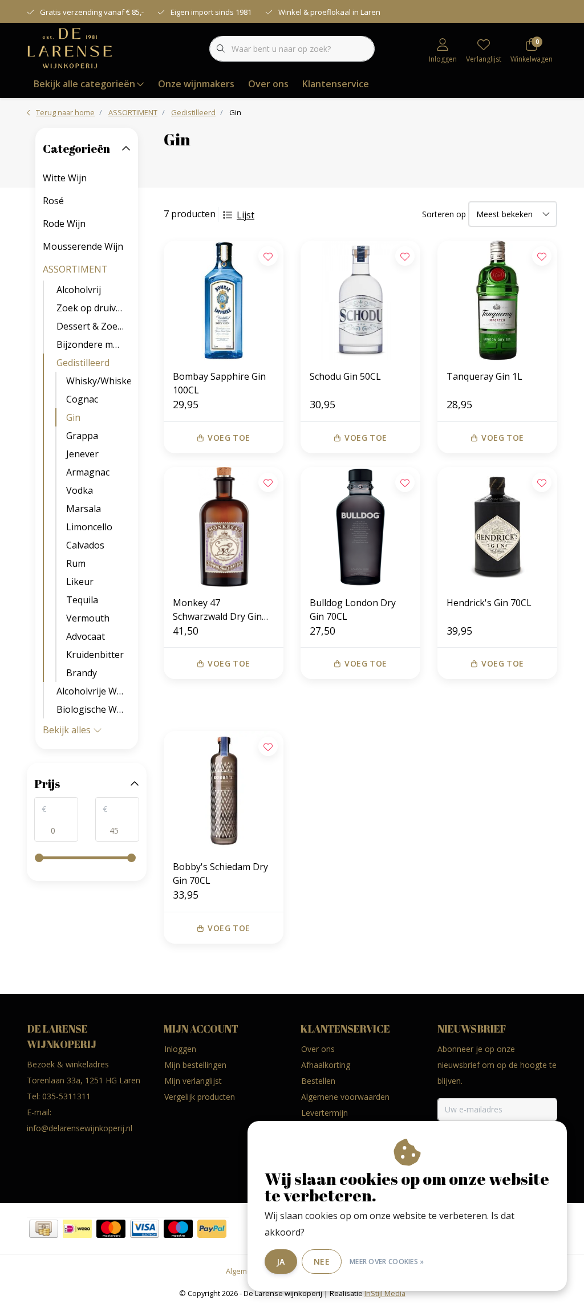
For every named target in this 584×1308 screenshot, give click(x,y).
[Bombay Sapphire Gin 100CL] (223, 300)
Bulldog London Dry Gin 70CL (353, 609)
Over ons (268, 84)
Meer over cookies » (387, 1261)
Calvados (85, 545)
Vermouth (88, 618)
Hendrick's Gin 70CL (489, 602)
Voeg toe (229, 437)
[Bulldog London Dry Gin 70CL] (360, 527)
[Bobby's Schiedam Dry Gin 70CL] (223, 791)
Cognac (82, 399)
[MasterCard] (110, 1229)
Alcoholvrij (78, 289)
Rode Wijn (64, 223)
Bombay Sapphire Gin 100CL (219, 383)
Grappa (82, 435)
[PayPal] (211, 1229)
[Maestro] (178, 1229)
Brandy (81, 673)
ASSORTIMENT (75, 269)
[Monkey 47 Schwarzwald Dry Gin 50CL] (223, 527)
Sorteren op (444, 214)
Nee (322, 1261)
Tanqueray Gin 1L (484, 376)
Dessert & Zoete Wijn (93, 326)
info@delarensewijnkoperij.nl (79, 1128)
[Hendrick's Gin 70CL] (497, 527)
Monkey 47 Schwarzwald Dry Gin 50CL (217, 609)
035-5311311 (66, 1096)
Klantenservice (335, 84)
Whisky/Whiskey (98, 381)
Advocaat (85, 636)
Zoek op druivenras (93, 308)
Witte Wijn (65, 178)
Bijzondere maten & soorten (93, 344)
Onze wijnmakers (196, 84)
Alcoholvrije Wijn (91, 691)
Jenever (82, 454)
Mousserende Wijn (83, 246)
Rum (76, 563)
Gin (73, 417)
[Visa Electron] (144, 1229)
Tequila (82, 600)
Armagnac (88, 472)
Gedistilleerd (83, 362)
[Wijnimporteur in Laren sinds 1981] (70, 48)
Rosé (53, 200)
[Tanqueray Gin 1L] (497, 300)
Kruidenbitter (95, 654)
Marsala (83, 508)
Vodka (79, 490)
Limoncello (89, 527)
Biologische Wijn (91, 709)
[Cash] (43, 1229)
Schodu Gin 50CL (345, 376)
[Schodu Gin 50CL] (360, 300)
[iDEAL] (77, 1229)
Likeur (80, 581)
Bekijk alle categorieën (84, 84)
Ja (281, 1261)
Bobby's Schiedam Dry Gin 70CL (220, 873)
